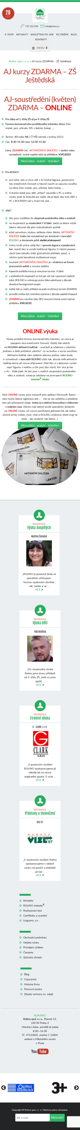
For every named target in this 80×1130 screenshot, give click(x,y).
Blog (74, 34)
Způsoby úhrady (32, 957)
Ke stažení (62, 34)
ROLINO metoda (33, 905)
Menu (40, 48)
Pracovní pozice (33, 989)
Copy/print (30, 979)
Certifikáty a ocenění (35, 915)
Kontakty (41, 39)
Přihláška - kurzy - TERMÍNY (40, 161)
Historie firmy (32, 984)
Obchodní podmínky (35, 937)
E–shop (9, 34)
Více (37, 589)
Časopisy (28, 952)
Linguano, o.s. (31, 920)
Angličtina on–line (42, 34)
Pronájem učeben (33, 947)
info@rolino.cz (52, 26)
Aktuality (22, 34)
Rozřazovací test (32, 910)
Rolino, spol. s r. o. (19, 61)
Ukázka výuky (31, 942)
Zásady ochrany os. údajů (38, 994)
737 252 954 (32, 26)
